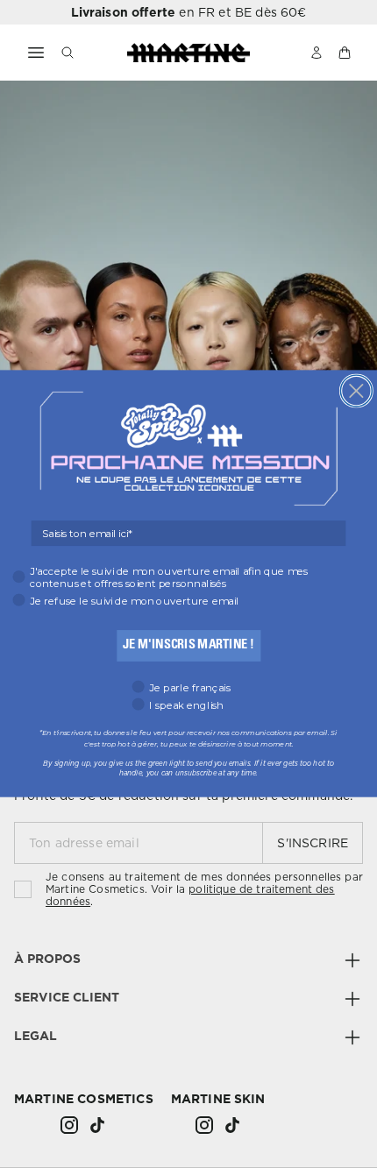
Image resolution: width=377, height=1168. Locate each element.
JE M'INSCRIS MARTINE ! (188, 646)
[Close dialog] (356, 391)
